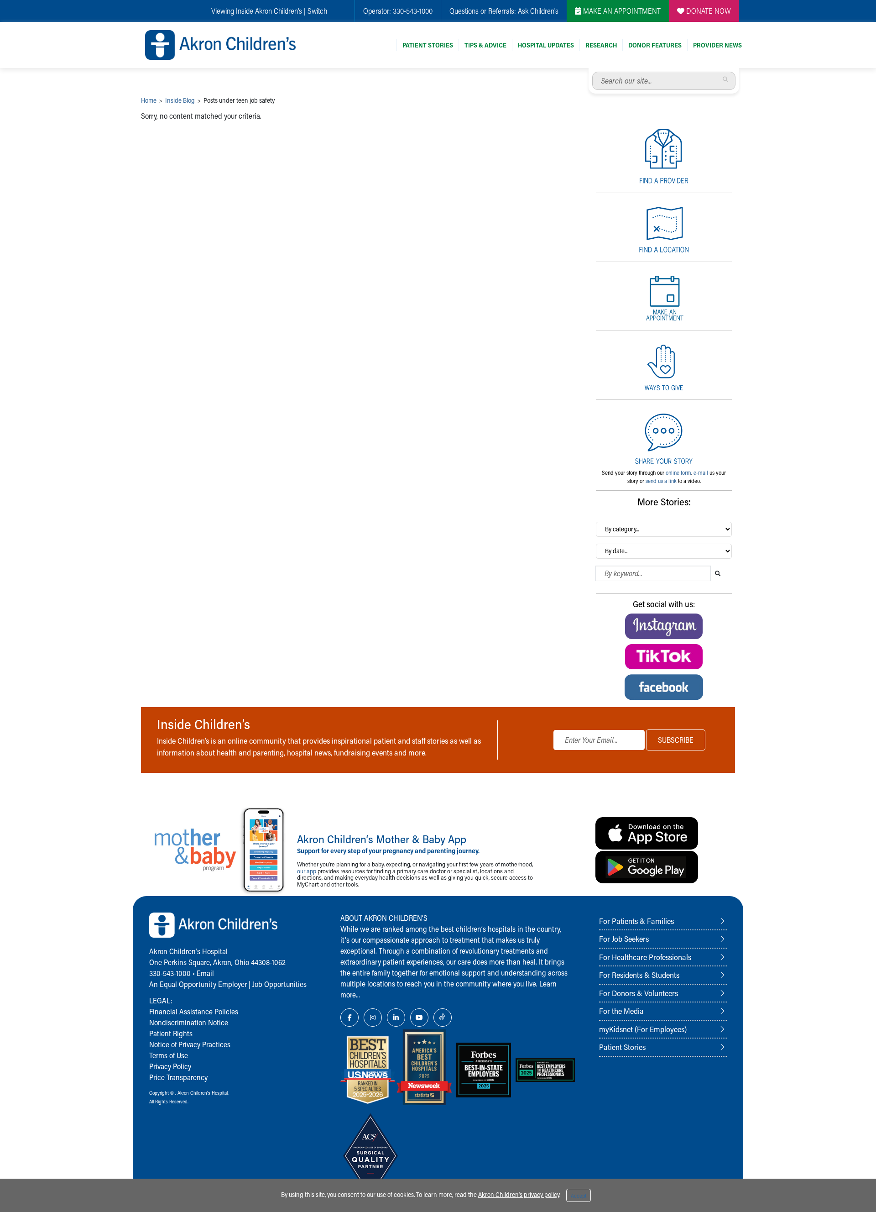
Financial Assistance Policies (193, 1011)
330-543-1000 (413, 11)
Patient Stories (427, 45)
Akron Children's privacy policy (518, 1194)
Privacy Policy (170, 1066)
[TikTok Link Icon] (442, 1017)
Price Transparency (178, 1077)
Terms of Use (168, 1055)
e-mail (701, 472)
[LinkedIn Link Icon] (396, 1017)
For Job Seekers (624, 939)
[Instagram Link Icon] (373, 1017)
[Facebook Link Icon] (349, 1017)
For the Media (621, 1011)
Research (601, 45)
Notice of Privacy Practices (189, 1044)
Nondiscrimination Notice (188, 1022)
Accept (578, 1195)
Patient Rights (171, 1033)
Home (148, 100)
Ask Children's (538, 11)
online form (678, 472)
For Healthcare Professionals (645, 957)
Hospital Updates (546, 45)
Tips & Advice (485, 45)
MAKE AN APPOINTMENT (621, 11)
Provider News (717, 45)
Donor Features (655, 45)
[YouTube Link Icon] (419, 1017)
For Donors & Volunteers (638, 993)
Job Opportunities (279, 984)
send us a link (661, 480)
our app (306, 871)
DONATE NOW (707, 11)
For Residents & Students (639, 975)
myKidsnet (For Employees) (643, 1029)
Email (205, 973)
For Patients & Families (636, 921)
